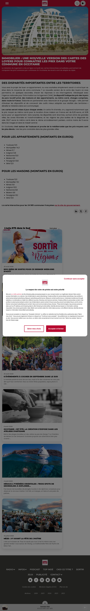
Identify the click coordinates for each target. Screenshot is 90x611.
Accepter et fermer (56, 328)
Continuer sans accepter (74, 278)
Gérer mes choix (34, 328)
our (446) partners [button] (16, 294)
